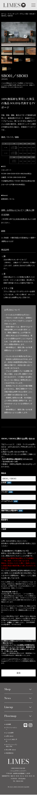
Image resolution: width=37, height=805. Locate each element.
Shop (7, 689)
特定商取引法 (9, 753)
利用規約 (25, 661)
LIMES (12, 5)
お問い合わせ (9, 736)
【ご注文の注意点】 (20, 219)
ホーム (3, 14)
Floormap (10, 716)
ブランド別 (24, 14)
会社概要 (8, 724)
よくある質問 (9, 732)
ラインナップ (13, 14)
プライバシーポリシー (14, 661)
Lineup (8, 707)
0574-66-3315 (27, 459)
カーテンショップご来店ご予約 (11, 745)
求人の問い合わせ (11, 749)
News (7, 698)
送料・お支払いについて (12, 210)
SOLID (31, 14)
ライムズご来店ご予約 (11, 740)
